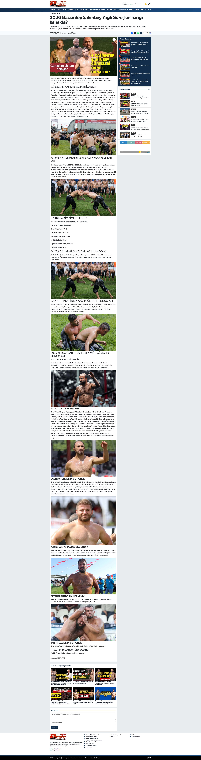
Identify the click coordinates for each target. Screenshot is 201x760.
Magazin (109, 9)
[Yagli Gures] (83, 280)
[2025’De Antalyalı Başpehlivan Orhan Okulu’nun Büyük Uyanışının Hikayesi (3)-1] (83, 388)
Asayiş (82, 9)
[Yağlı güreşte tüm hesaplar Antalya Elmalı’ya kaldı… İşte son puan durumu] (105, 674)
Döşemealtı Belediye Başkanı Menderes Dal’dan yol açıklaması (139, 113)
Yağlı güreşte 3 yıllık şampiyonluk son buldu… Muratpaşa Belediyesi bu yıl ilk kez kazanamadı (61, 683)
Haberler (52, 13)
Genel (76, 9)
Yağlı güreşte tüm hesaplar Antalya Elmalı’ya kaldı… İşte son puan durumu (104, 683)
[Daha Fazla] (141, 33)
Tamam (149, 757)
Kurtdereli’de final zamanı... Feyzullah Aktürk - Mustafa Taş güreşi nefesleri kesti (104, 702)
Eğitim (103, 9)
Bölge (115, 9)
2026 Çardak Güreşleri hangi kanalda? (139, 104)
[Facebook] (51, 749)
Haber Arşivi (89, 747)
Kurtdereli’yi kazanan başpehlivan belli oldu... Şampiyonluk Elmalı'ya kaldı (83, 702)
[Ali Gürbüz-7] (83, 459)
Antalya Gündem (136, 736)
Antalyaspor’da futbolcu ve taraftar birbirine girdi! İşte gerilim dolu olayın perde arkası (60, 702)
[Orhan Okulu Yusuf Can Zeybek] (83, 622)
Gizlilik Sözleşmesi (116, 734)
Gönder (54, 727)
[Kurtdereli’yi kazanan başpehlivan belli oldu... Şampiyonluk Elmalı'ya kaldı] (83, 693)
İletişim (133, 734)
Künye (112, 736)
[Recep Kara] (83, 576)
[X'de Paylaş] (135, 33)
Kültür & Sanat (123, 9)
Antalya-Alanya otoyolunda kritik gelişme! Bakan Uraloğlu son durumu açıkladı (140, 97)
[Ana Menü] (150, 9)
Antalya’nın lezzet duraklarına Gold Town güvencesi (138, 136)
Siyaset (64, 9)
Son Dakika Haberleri (91, 745)
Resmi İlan (143, 9)
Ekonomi (70, 9)
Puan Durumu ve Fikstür (92, 741)
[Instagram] (56, 749)
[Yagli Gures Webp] (83, 197)
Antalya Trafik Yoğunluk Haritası (94, 740)
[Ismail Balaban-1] (83, 521)
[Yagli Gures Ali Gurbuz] (83, 137)
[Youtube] (59, 749)
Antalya (52, 9)
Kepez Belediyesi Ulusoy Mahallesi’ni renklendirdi (140, 120)
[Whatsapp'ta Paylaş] (138, 33)
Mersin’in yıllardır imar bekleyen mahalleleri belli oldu (140, 128)
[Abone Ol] (150, 33)
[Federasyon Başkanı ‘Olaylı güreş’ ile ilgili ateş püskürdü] (83, 674)
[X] (54, 749)
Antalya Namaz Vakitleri (92, 738)
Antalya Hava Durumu (91, 736)
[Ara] (148, 9)
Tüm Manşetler (90, 743)
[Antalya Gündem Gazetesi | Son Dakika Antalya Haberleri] (58, 3)
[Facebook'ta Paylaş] (132, 33)
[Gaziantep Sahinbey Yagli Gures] (83, 332)
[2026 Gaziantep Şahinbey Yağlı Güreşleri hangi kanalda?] (83, 56)
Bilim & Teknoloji (95, 9)
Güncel (58, 9)
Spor (86, 9)
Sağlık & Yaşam (134, 9)
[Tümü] (149, 89)
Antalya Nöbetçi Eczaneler (93, 734)
